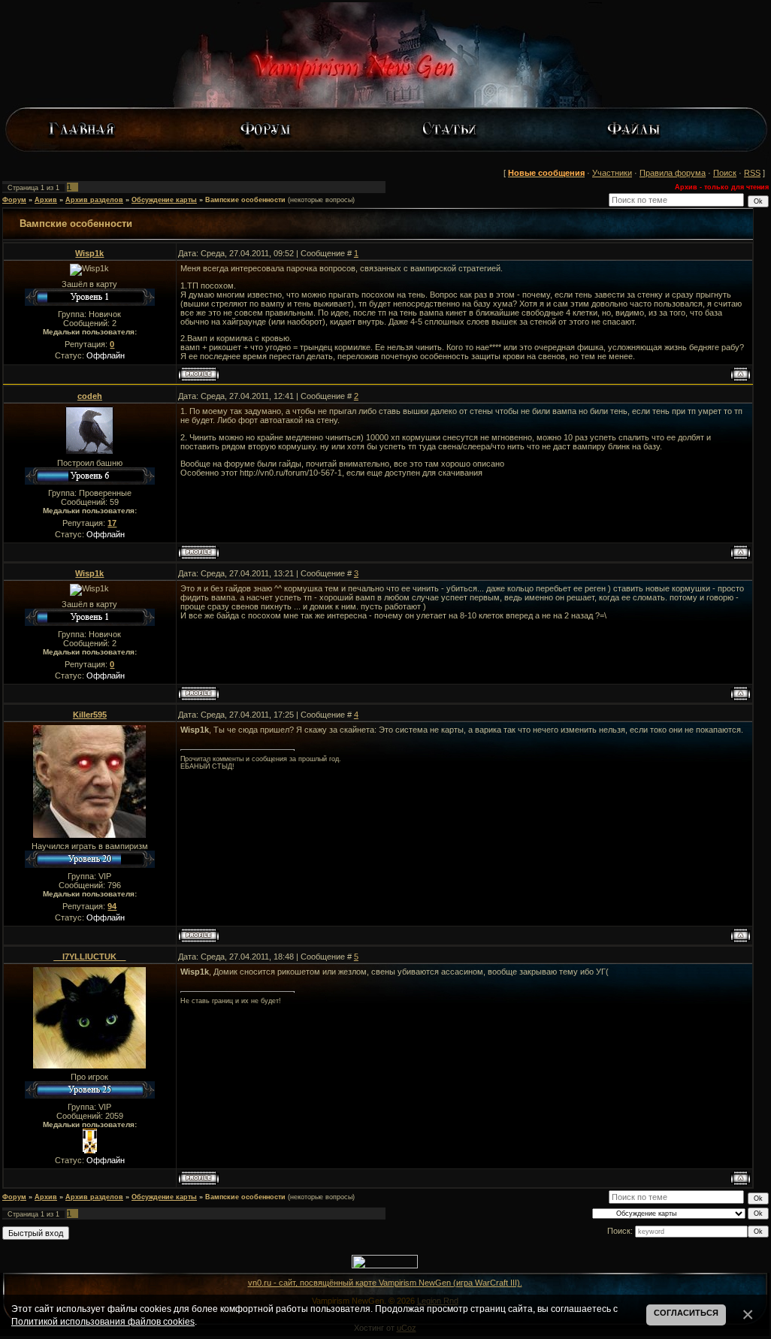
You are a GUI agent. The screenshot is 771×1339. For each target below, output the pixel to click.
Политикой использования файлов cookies (103, 1321)
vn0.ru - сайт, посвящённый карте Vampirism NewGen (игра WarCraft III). (385, 1282)
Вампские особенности (245, 200)
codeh (89, 395)
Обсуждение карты (164, 200)
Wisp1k (89, 253)
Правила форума (672, 172)
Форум (14, 200)
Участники (612, 172)
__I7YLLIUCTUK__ (89, 956)
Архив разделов (94, 200)
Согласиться (686, 1312)
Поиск (724, 172)
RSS (752, 172)
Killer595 (90, 714)
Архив (46, 200)
